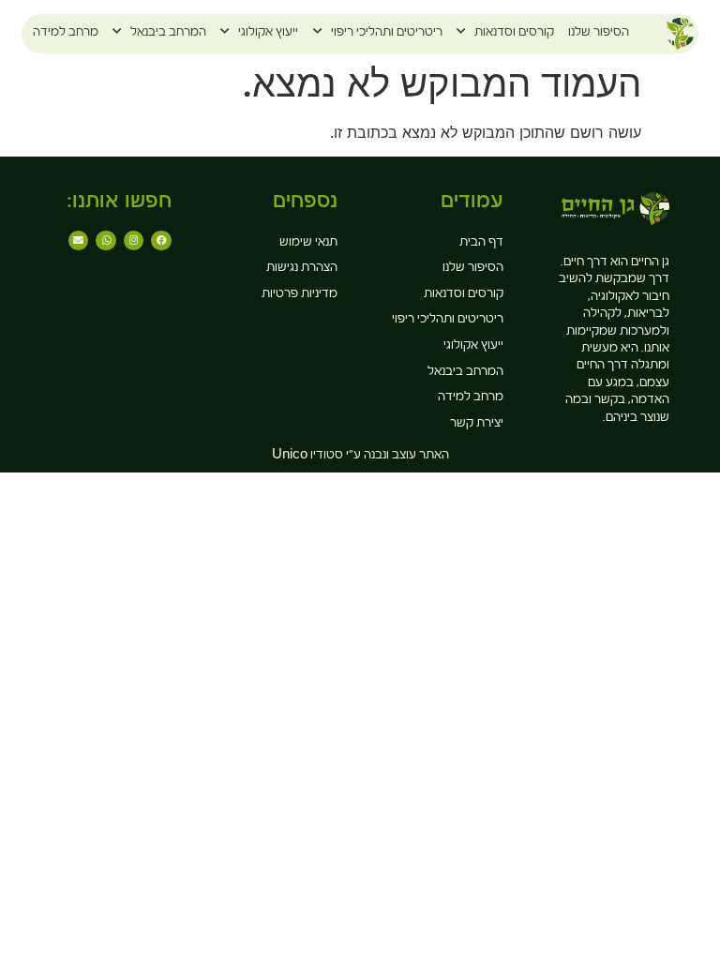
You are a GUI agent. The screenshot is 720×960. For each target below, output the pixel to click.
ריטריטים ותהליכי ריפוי (386, 33)
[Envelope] (78, 241)
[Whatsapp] (106, 241)
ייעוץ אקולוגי (268, 33)
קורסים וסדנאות (514, 33)
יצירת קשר (476, 424)
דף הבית (481, 243)
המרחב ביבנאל (168, 33)
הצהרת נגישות (302, 269)
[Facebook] (161, 241)
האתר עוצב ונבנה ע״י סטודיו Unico (360, 456)
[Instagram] (134, 241)
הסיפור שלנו (598, 33)
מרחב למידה (65, 33)
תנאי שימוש (308, 243)
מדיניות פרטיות (300, 295)
